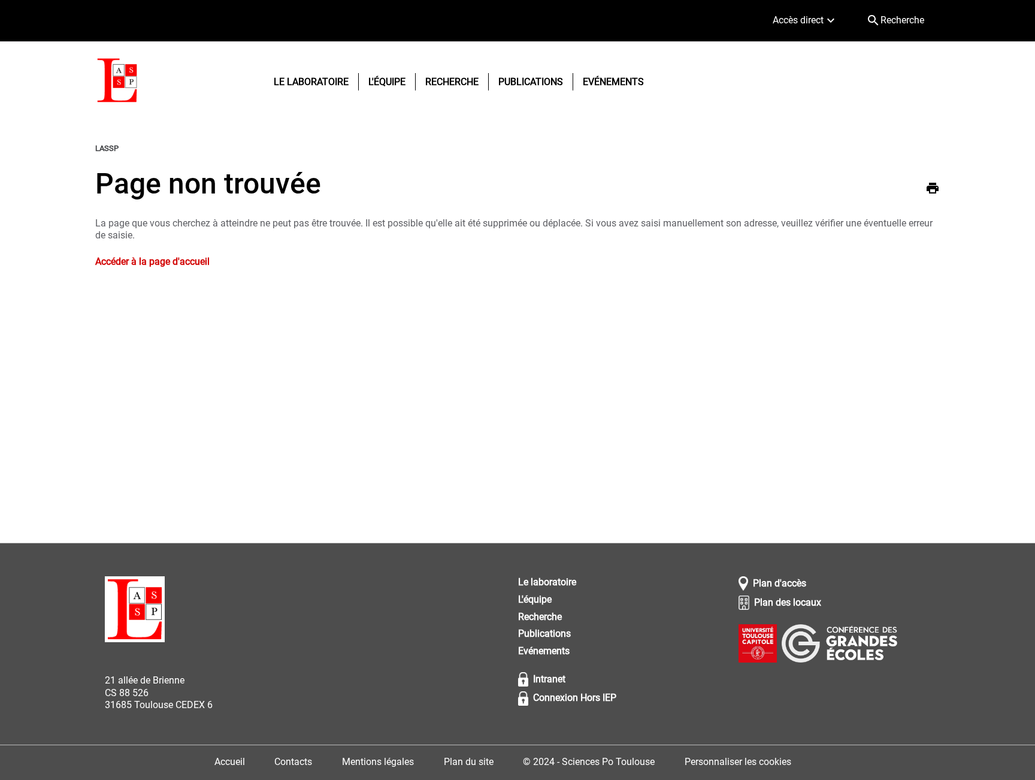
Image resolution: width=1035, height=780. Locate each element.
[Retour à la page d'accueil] (117, 82)
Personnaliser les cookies (738, 761)
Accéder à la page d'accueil (152, 261)
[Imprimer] (932, 190)
